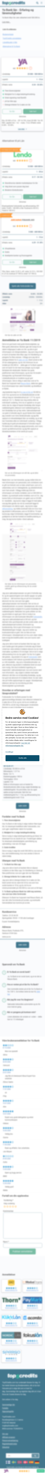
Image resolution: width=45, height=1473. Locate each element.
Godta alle (22, 758)
